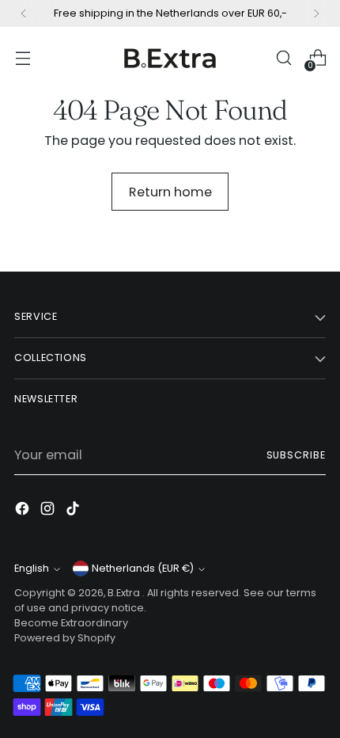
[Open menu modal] (22, 58)
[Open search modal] (283, 58)
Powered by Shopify (64, 638)
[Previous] (23, 13)
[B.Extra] (170, 57)
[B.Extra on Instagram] (49, 511)
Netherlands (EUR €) (143, 568)
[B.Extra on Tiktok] (74, 511)
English (31, 568)
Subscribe (296, 455)
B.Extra (125, 592)
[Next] (316, 13)
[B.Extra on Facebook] (23, 511)
